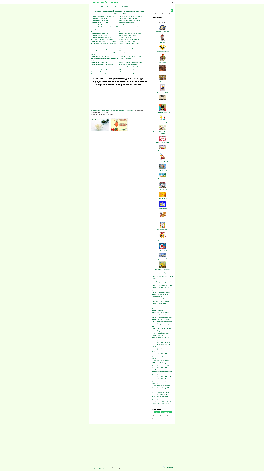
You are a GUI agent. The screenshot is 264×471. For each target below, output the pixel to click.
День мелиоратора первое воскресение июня (103, 31)
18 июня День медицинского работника (101, 49)
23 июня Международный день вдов (100, 62)
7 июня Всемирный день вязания (99, 29)
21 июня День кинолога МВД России (101, 56)
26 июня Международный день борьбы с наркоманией (162, 389)
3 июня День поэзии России (126, 22)
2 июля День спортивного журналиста (129, 20)
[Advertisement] (119, 98)
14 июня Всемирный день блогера (128, 41)
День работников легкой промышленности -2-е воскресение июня (161, 337)
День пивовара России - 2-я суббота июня (102, 39)
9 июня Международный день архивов (101, 37)
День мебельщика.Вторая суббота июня (129, 39)
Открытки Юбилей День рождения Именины (162, 132)
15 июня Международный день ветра (129, 43)
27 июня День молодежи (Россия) (128, 70)
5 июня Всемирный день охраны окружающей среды (105, 26)
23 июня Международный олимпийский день (131, 62)
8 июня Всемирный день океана (99, 33)
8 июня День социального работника (100, 35)
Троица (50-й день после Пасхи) (127, 73)
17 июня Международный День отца (100, 47)
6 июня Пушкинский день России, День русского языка (161, 298)
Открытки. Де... (115, 468)
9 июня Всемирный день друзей (127, 35)
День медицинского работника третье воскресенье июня (162, 372)
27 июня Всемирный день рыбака (100, 70)
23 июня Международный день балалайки (102, 64)
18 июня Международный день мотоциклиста (131, 49)
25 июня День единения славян (99, 66)
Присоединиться (166, 412)
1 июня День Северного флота (99, 18)
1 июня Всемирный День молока (99, 20)
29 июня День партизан (125, 71)
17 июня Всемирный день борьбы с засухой (131, 47)
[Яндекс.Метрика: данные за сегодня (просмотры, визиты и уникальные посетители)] (168, 467)
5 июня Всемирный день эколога (99, 24)
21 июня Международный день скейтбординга (131, 56)
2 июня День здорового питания (99, 22)
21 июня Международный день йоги (129, 52)
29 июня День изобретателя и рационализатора (103, 71)
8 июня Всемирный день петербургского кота (131, 31)
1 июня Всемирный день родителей (128, 18)
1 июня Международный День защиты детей (103, 16)
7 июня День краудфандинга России (129, 29)
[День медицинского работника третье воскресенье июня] (100, 131)
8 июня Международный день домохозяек (130, 33)
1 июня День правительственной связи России (131, 16)
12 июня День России (125, 37)
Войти (157, 412)
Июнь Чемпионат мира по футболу (100, 73)
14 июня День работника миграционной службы (104, 41)
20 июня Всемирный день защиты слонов (130, 50)
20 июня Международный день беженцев (102, 50)
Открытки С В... (98, 468)
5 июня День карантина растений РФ (129, 24)
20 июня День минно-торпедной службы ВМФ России (160, 361)
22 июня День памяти (125, 58)
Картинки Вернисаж (104, 2)
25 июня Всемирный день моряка (128, 64)
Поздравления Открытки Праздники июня (121, 110)
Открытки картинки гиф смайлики (108, 11)
